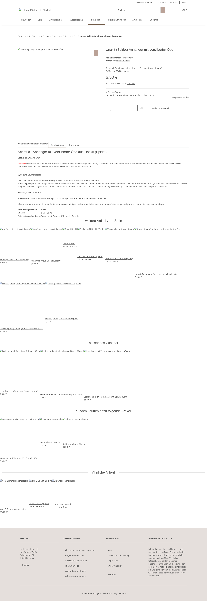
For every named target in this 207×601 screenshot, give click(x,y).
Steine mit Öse (123, 60)
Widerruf (112, 574)
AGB (110, 550)
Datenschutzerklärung (118, 555)
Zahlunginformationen (75, 576)
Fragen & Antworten (74, 555)
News (184, 2)
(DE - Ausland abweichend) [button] (142, 95)
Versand (131, 83)
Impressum (113, 560)
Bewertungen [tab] (75, 145)
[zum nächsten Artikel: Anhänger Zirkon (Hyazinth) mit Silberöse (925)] (129, 37)
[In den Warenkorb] (20, 46)
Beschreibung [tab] (57, 145)
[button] (172, 10)
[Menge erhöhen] (139, 114)
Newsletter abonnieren (76, 560)
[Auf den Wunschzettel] (96, 53)
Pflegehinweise (72, 565)
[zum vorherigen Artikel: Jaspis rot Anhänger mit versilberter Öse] (124, 37)
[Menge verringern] (108, 108)
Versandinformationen (75, 571)
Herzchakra (46, 212)
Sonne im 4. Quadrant (51, 216)
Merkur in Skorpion (71, 216)
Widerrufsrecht (115, 565)
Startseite (161, 2)
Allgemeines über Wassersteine (80, 550)
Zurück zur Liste (24, 36)
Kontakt (173, 2)
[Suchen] (163, 10)
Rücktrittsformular (143, 2)
